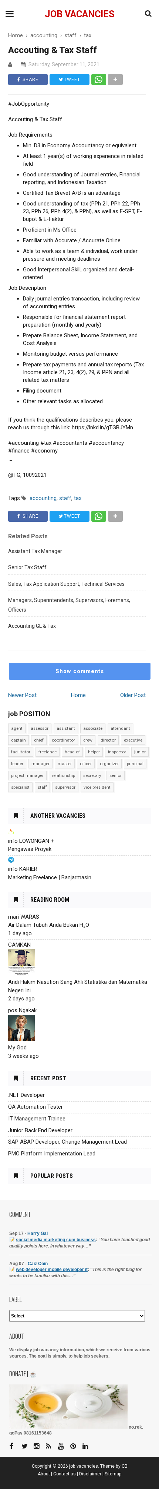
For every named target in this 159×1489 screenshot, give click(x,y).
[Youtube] (63, 1446)
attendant (120, 728)
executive (133, 740)
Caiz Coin (38, 1263)
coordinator (63, 740)
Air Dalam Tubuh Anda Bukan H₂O (48, 925)
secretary (92, 775)
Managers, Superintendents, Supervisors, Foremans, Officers (69, 605)
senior (115, 775)
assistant (66, 728)
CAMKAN (19, 944)
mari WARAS (23, 917)
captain (18, 740)
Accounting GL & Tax (32, 626)
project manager (27, 775)
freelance (47, 751)
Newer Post (22, 695)
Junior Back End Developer (40, 1130)
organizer (109, 763)
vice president (97, 787)
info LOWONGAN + (31, 841)
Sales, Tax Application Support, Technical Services (66, 584)
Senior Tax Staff (27, 567)
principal (135, 763)
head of (72, 751)
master (65, 763)
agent (17, 728)
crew (87, 740)
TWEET (71, 79)
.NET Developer (26, 1095)
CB (125, 1466)
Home (78, 695)
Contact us (64, 1473)
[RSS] (51, 1446)
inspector (117, 751)
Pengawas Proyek (29, 849)
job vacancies (79, 14)
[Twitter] (27, 1446)
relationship (63, 775)
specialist (20, 787)
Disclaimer (90, 1473)
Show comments (79, 671)
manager (40, 763)
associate (92, 728)
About (44, 1473)
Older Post (133, 695)
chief (39, 740)
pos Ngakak (22, 1010)
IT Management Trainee (36, 1118)
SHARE (29, 79)
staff (42, 787)
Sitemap (113, 1473)
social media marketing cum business (56, 1239)
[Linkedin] (88, 1446)
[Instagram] (39, 1446)
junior (140, 751)
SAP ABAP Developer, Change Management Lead (67, 1141)
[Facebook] (14, 1446)
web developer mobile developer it (52, 1269)
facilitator (20, 751)
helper (94, 751)
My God (17, 1047)
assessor (39, 728)
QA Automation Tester (35, 1106)
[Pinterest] (75, 1446)
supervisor (65, 787)
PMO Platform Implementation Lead (51, 1153)
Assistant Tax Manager (35, 551)
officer (86, 763)
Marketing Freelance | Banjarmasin (49, 877)
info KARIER (22, 869)
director (108, 740)
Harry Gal (37, 1233)
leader (17, 763)
